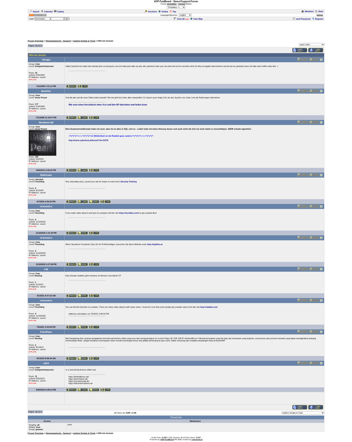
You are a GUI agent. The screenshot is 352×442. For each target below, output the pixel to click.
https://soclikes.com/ (129, 213)
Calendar (48, 11)
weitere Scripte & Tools (84, 41)
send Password (303, 19)
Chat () (181, 19)
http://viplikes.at (155, 244)
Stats (320, 11)
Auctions (152, 11)
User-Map (198, 19)
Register (319, 19)
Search (36, 11)
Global (165, 11)
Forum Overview (36, 41)
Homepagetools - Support (58, 41)
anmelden (172, 4)
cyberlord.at (197, 440)
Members (309, 11)
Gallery (60, 11)
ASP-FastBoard (167, 440)
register (182, 4)
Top (174, 11)
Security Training (128, 181)
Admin (320, 15)
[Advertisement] (176, 29)
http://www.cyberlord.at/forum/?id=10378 (88, 140)
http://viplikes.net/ (209, 307)
